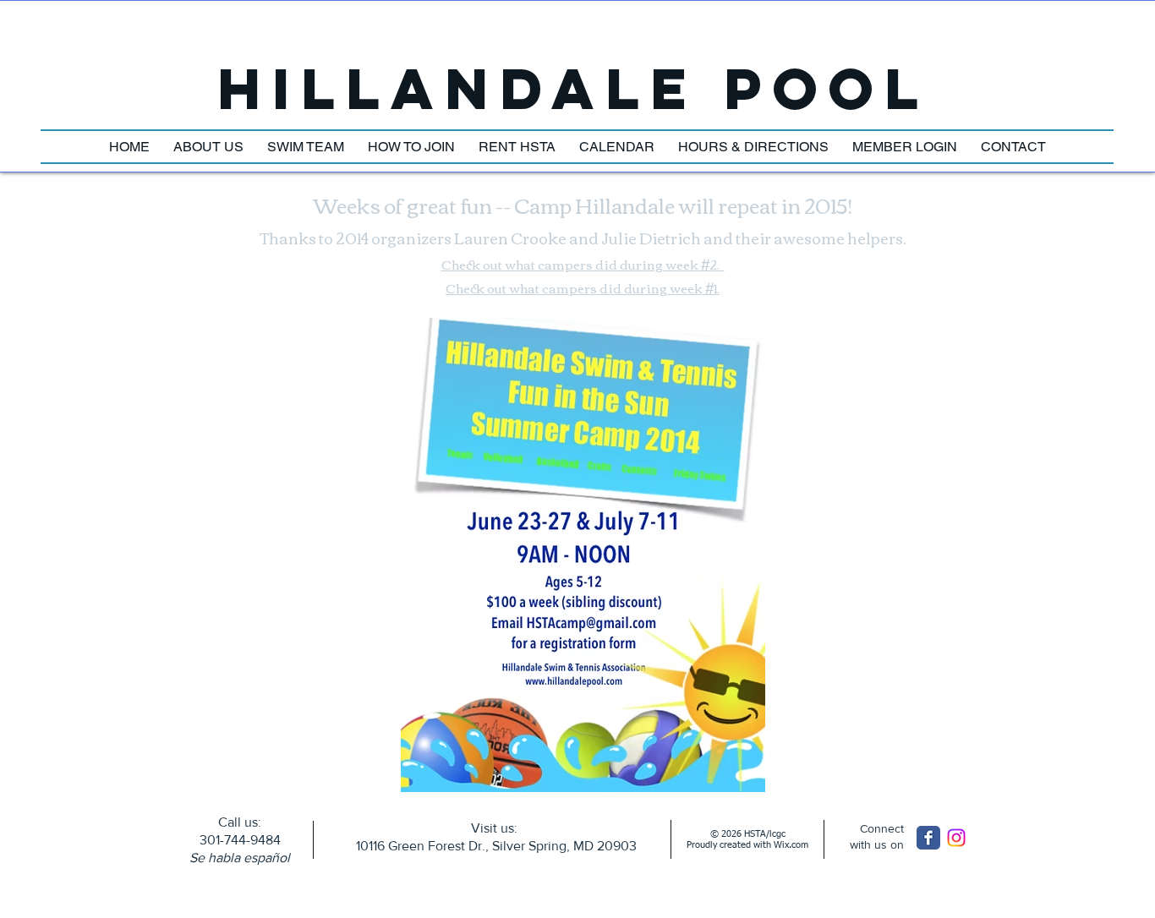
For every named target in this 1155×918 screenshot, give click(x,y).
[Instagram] (956, 838)
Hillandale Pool (573, 88)
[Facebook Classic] (928, 838)
